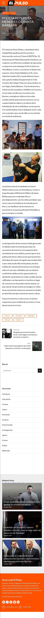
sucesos (18, 320)
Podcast (5, 440)
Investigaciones (7, 430)
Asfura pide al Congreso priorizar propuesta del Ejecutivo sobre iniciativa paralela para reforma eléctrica (21, 559)
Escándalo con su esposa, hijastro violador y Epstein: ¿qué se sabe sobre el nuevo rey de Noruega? (22, 530)
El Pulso (7, 316)
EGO (3, 33)
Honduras (6, 13)
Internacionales (7, 425)
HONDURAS (18, 316)
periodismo (31, 316)
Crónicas (5, 404)
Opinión (4, 435)
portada (7, 320)
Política (12, 13)
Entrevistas (6, 415)
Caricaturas (6, 394)
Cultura (4, 409)
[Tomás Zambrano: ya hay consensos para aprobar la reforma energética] (21, 496)
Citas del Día (6, 399)
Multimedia (6, 451)
